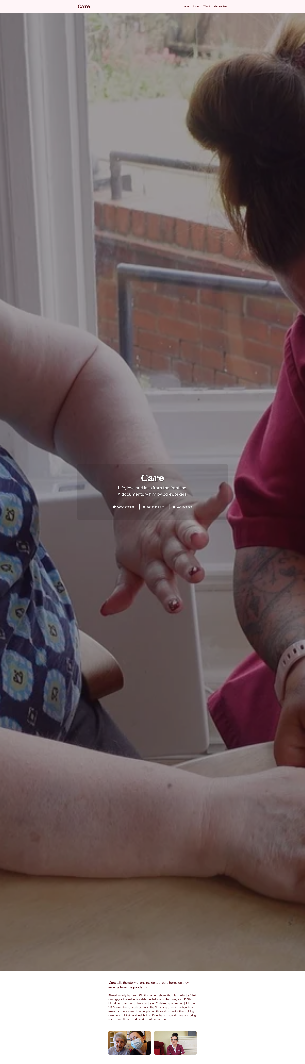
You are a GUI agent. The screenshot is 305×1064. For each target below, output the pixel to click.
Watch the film (155, 506)
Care (83, 6)
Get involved (184, 506)
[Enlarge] (147, 1034)
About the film (125, 506)
